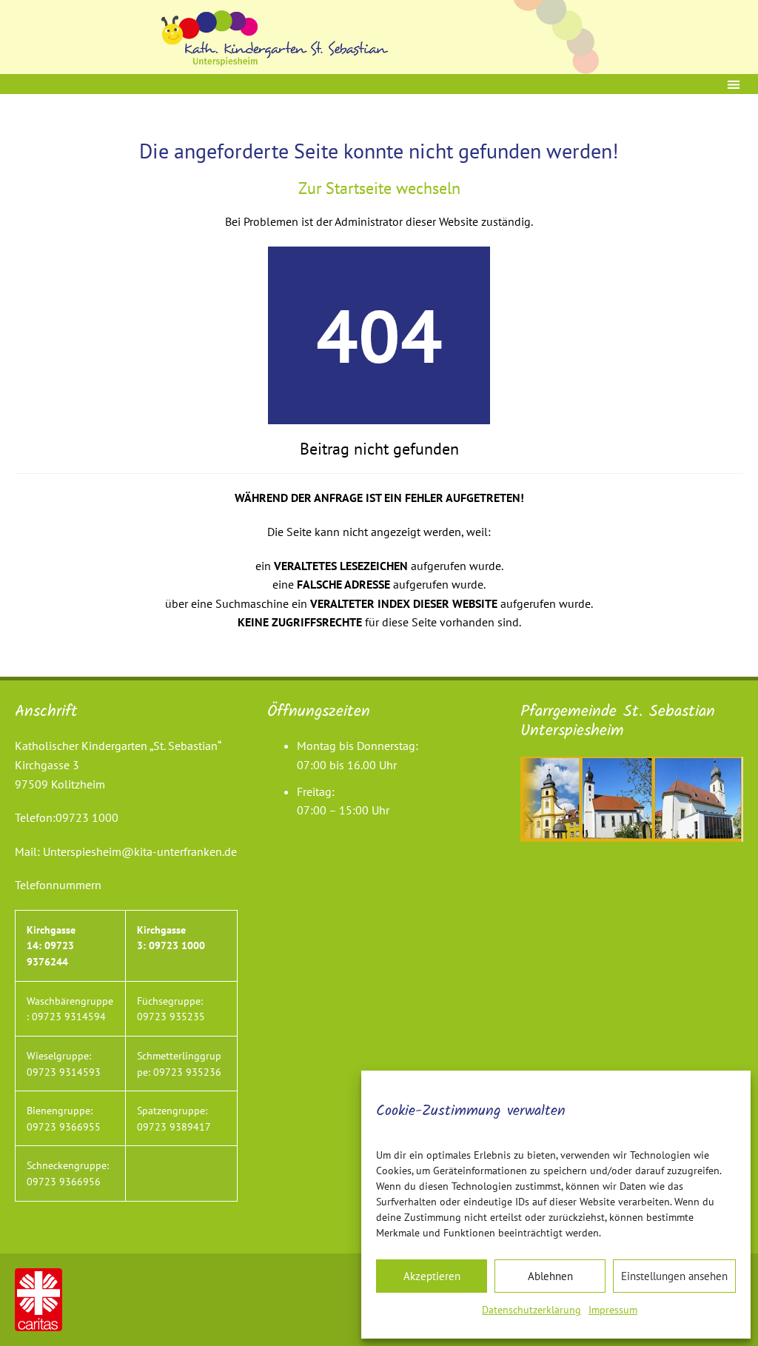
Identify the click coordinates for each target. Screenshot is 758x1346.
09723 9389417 (174, 1126)
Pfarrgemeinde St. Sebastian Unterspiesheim (617, 721)
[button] (733, 84)
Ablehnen (550, 1276)
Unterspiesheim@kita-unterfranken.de (140, 851)
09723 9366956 (64, 1181)
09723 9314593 (64, 1072)
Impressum (612, 1309)
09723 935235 (171, 1016)
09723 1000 (87, 817)
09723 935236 (187, 1072)
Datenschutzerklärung (531, 1309)
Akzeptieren (431, 1276)
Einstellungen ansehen (674, 1276)
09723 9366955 (64, 1126)
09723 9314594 (69, 1016)
